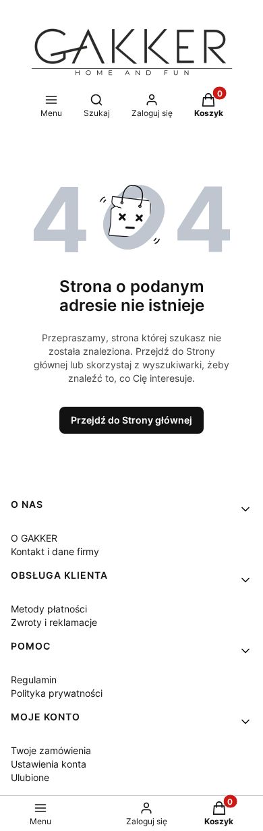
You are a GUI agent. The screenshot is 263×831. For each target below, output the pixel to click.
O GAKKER (34, 538)
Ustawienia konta (48, 764)
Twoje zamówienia (51, 750)
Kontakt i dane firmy (55, 551)
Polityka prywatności (57, 693)
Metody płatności (49, 608)
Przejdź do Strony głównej (131, 420)
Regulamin (34, 679)
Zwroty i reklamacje (54, 622)
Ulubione (30, 777)
